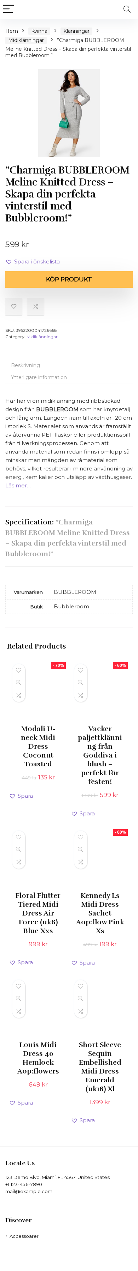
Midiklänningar (26, 40)
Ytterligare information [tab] (39, 377)
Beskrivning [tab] (25, 365)
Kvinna (39, 31)
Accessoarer (24, 1236)
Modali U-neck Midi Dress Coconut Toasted (38, 746)
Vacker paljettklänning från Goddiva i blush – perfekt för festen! (100, 755)
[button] (32, 261)
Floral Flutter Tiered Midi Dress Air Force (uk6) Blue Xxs (38, 913)
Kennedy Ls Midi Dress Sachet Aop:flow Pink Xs (100, 913)
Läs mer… (18, 485)
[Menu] (8, 9)
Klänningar (76, 31)
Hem (11, 31)
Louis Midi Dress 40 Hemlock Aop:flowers (38, 1058)
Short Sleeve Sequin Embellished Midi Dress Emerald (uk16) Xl (100, 1066)
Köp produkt (69, 279)
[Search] (127, 9)
